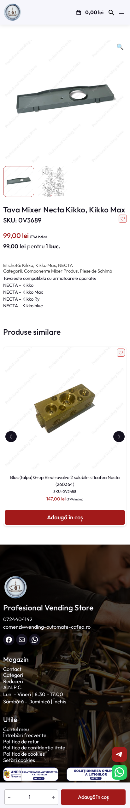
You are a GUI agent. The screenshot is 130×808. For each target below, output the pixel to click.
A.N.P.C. (13, 687)
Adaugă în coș (93, 797)
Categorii (14, 675)
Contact (12, 669)
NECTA (65, 265)
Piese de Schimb (96, 271)
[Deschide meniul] (122, 12)
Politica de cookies (24, 754)
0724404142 (17, 619)
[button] (10, 436)
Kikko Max (45, 265)
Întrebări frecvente (24, 735)
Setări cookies (19, 760)
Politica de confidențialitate (34, 747)
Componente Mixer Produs (51, 271)
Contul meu (16, 729)
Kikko (27, 265)
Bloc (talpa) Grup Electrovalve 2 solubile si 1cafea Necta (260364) (65, 484)
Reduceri (13, 681)
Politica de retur (21, 741)
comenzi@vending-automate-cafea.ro (47, 627)
